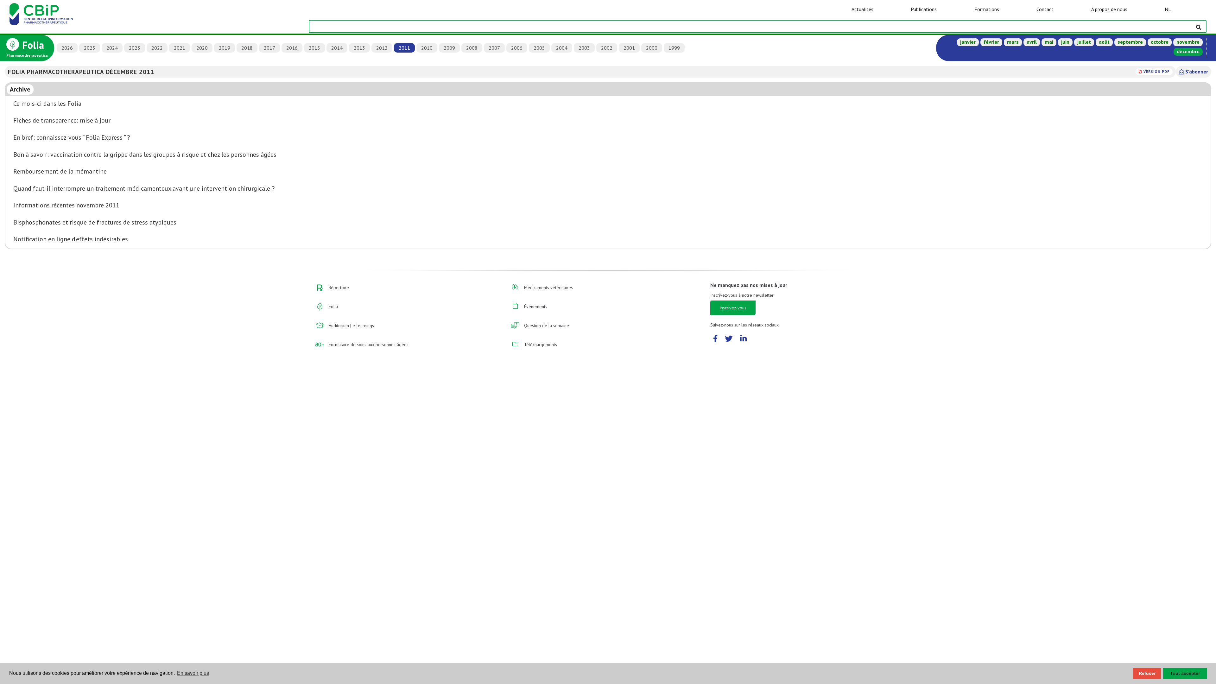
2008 (472, 48)
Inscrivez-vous (732, 308)
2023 (134, 48)
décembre (1188, 51)
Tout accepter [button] (1185, 673)
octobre (1159, 42)
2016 (292, 48)
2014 (337, 48)
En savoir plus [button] (193, 673)
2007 (494, 48)
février (991, 42)
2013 (359, 48)
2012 (382, 48)
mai (1049, 42)
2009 (449, 48)
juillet (1084, 42)
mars (1013, 42)
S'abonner (1196, 71)
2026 (67, 48)
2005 (539, 48)
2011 (404, 48)
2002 (606, 48)
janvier (968, 42)
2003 (584, 48)
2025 (89, 48)
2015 (314, 48)
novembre (1188, 42)
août (1104, 42)
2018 (247, 48)
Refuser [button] (1147, 673)
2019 (224, 48)
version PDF (1156, 71)
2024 (112, 48)
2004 (561, 48)
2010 (427, 48)
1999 (674, 48)
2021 (179, 48)
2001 (629, 48)
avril (1032, 42)
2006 (516, 48)
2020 (202, 48)
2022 (157, 48)
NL (1168, 9)
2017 (269, 48)
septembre (1130, 42)
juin (1065, 42)
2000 (651, 48)
